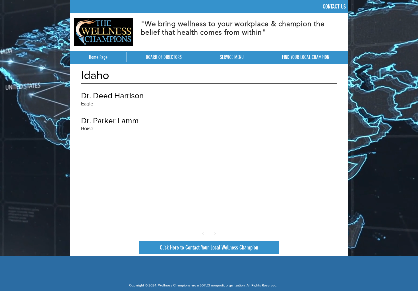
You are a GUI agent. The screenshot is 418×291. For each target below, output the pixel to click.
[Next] (214, 233)
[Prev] (203, 233)
